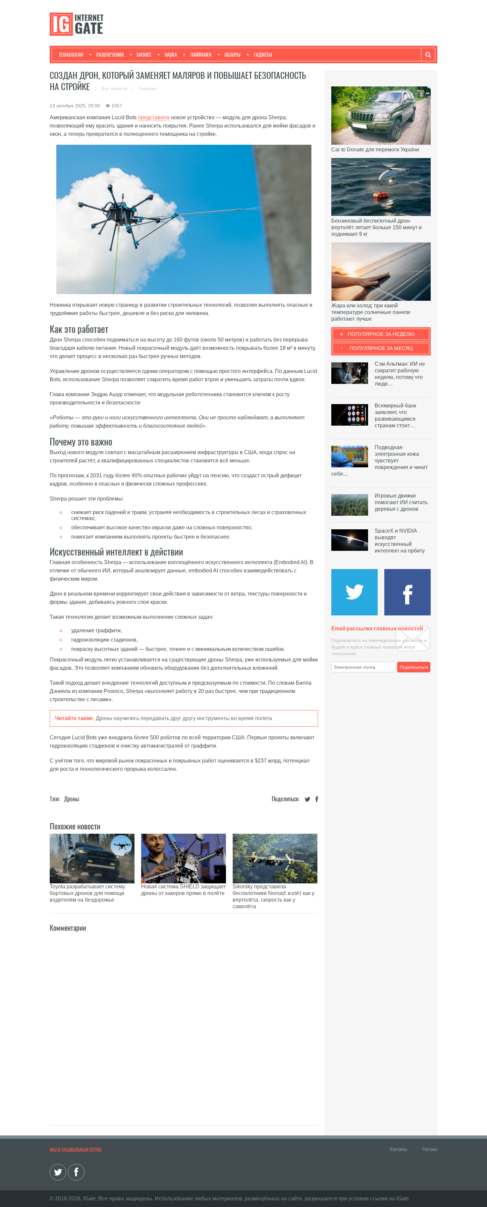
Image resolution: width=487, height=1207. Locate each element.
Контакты (398, 1149)
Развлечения (110, 54)
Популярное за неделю (381, 334)
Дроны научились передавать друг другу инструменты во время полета (184, 718)
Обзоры (233, 54)
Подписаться (414, 667)
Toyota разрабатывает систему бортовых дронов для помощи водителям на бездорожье (87, 893)
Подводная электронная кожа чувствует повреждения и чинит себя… (379, 461)
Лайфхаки (200, 54)
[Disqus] (184, 1021)
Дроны (71, 799)
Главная (147, 88)
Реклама (429, 1149)
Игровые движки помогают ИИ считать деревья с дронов (401, 502)
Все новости (115, 88)
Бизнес (144, 54)
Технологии (71, 54)
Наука (171, 54)
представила (154, 117)
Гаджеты (263, 54)
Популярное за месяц (381, 348)
